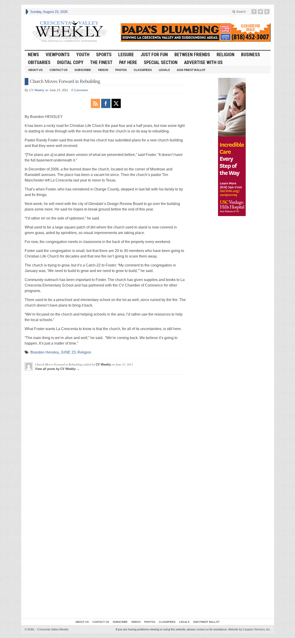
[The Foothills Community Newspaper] (70, 31)
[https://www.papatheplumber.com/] (196, 32)
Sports (104, 54)
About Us (35, 70)
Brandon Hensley (44, 352)
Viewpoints (58, 54)
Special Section (160, 62)
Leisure (126, 54)
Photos (121, 70)
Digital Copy (70, 62)
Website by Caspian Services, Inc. (249, 629)
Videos (103, 70)
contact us (202, 629)
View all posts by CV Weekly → (57, 369)
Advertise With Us (203, 62)
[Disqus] (105, 435)
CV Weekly (36, 90)
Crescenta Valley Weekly (51, 629)
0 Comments (79, 90)
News (33, 54)
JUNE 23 (68, 352)
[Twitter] (261, 11)
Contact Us (59, 70)
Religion (225, 54)
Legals (164, 70)
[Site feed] (267, 11)
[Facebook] (254, 11)
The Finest (101, 62)
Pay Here (128, 62)
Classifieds (143, 70)
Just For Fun (154, 54)
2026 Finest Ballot (191, 70)
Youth (82, 54)
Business (250, 54)
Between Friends (192, 54)
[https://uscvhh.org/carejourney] (232, 147)
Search (240, 11)
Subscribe (82, 70)
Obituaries (39, 62)
